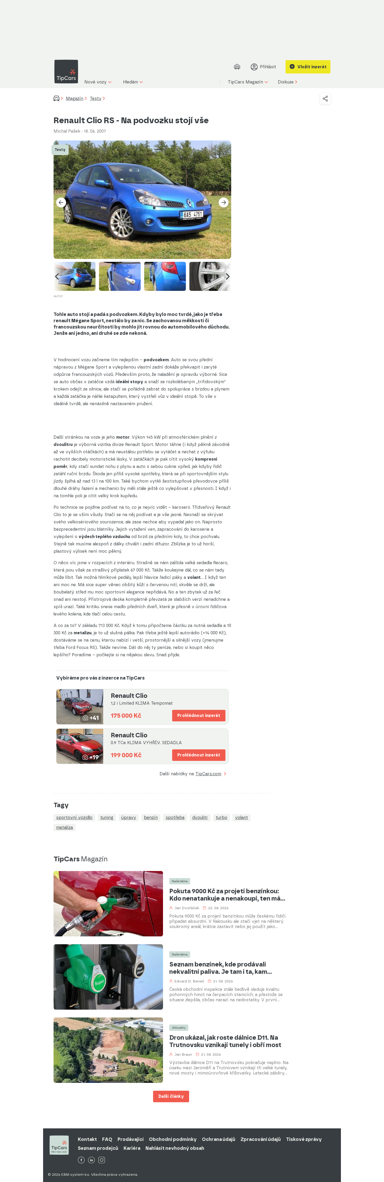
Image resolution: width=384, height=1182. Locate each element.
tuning (106, 817)
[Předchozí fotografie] (61, 202)
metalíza (64, 827)
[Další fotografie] (224, 202)
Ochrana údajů (218, 1139)
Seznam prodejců (98, 1148)
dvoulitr (200, 817)
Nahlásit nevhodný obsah (175, 1148)
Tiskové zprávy (304, 1139)
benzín (151, 817)
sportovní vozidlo (74, 817)
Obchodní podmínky (173, 1139)
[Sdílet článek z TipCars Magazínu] (325, 98)
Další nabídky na (190, 774)
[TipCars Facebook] (81, 1160)
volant (241, 817)
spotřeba (175, 817)
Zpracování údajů (261, 1139)
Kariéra (132, 1148)
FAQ (107, 1139)
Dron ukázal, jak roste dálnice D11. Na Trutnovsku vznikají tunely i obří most (225, 1041)
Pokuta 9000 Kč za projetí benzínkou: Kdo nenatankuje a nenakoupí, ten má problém (225, 894)
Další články (171, 1096)
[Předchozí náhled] (57, 276)
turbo (221, 817)
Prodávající (131, 1139)
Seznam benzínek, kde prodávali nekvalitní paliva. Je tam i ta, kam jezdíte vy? (218, 968)
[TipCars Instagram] (101, 1160)
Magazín (74, 98)
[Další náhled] (227, 276)
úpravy (128, 817)
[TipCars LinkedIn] (91, 1160)
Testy (95, 98)
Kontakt (87, 1139)
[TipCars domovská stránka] (68, 71)
